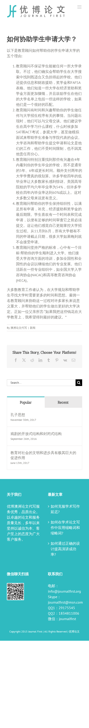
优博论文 (74, 631)
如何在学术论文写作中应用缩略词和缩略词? (65, 527)
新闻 (32, 327)
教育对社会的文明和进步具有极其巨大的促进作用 (43, 455)
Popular (26, 402)
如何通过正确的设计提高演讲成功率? (65, 549)
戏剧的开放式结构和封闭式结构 (36, 433)
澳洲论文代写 (18, 327)
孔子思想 (17, 414)
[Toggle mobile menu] (79, 7)
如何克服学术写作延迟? (65, 509)
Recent (63, 402)
